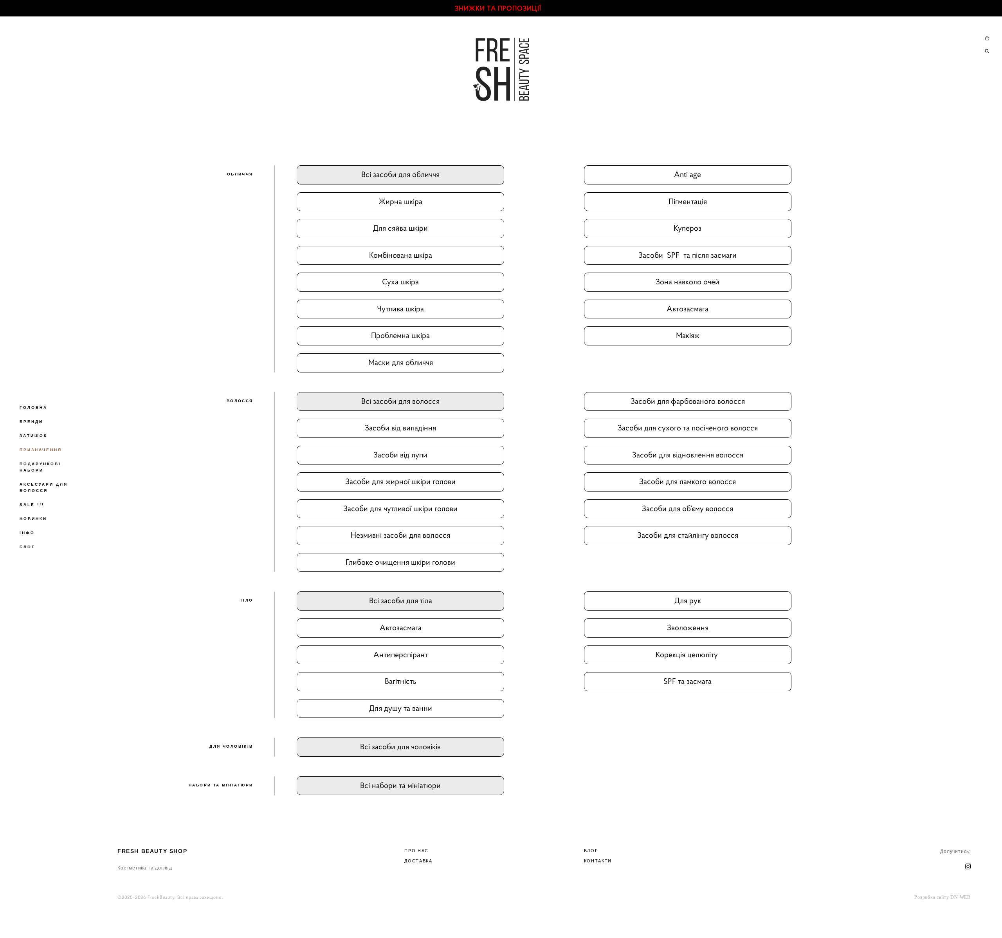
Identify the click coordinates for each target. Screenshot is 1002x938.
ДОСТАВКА (418, 860)
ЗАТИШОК (33, 436)
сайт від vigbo (544, 920)
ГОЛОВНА (33, 407)
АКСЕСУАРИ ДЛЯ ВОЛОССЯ (44, 487)
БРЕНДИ (31, 421)
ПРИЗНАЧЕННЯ (41, 450)
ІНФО (27, 533)
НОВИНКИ (33, 519)
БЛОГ (27, 547)
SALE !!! (32, 504)
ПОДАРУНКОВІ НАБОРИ (40, 467)
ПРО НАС (416, 850)
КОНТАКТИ (598, 860)
